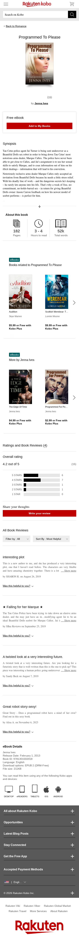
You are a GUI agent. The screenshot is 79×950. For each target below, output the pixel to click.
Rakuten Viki (13, 905)
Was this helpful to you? (16, 585)
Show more (68, 570)
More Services (38, 911)
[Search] (72, 14)
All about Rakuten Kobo (20, 811)
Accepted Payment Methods (23, 869)
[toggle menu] (6, 4)
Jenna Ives (41, 103)
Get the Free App (15, 856)
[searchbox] (39, 14)
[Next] (74, 303)
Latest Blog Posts (16, 833)
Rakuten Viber (32, 905)
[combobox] (16, 539)
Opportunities (13, 822)
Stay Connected (15, 844)
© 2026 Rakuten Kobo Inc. (19, 893)
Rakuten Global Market (57, 905)
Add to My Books (39, 126)
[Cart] (71, 4)
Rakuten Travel (17, 911)
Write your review (39, 513)
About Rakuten (59, 911)
